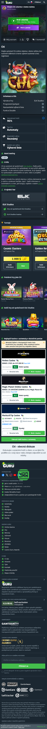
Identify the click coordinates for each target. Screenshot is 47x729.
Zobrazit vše (6, 424)
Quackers (30, 329)
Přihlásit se (23, 666)
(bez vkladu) (6, 392)
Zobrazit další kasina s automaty (24, 439)
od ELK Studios (11, 9)
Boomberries (10, 329)
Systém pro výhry (13, 145)
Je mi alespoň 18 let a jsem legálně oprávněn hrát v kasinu (23, 672)
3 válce (4, 158)
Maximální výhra (13, 136)
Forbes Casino (9, 360)
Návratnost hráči (13, 118)
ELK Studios (28, 166)
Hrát (23, 266)
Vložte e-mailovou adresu (11, 658)
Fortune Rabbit (31, 300)
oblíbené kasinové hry (9, 175)
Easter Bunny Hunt (10, 300)
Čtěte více (21, 727)
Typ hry (10, 127)
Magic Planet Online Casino (15, 387)
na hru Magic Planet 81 (25, 390)
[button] (43, 118)
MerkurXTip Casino (11, 415)
